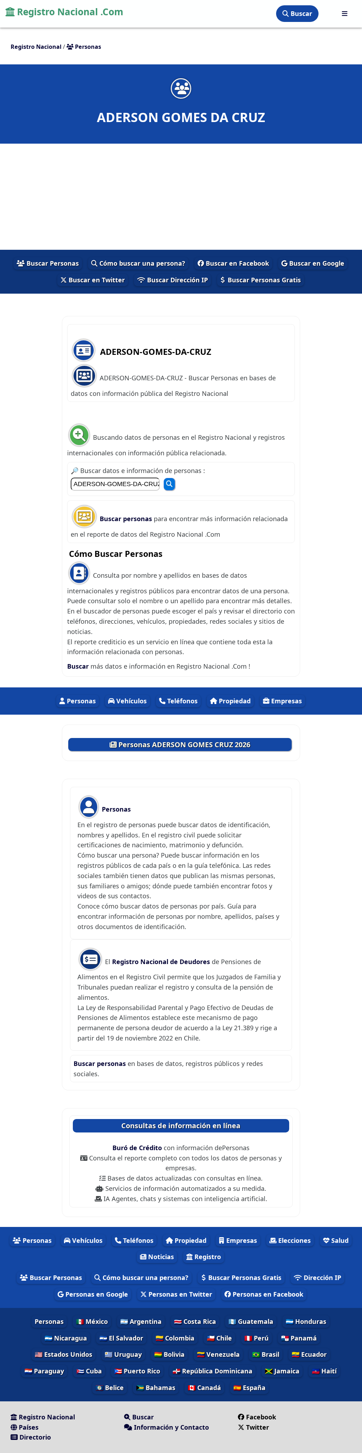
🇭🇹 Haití (324, 1371)
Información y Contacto (170, 1427)
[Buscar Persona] (169, 484)
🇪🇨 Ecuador (309, 1354)
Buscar (300, 13)
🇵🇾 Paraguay (44, 1371)
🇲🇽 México (92, 1321)
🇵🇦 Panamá (299, 1338)
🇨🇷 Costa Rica (195, 1321)
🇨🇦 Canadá (204, 1387)
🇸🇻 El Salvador (121, 1338)
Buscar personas (127, 518)
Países (28, 1427)
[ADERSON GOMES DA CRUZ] (181, 88)
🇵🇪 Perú (256, 1338)
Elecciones (293, 1240)
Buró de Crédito (138, 1147)
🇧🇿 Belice (109, 1387)
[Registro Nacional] (345, 13)
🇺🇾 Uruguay (123, 1354)
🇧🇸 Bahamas (155, 1387)
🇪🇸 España (249, 1387)
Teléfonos (181, 701)
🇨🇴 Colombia (175, 1338)
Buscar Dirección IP (176, 280)
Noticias (160, 1256)
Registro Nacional (46, 1417)
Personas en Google (96, 1294)
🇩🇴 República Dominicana (212, 1371)
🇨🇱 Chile (219, 1338)
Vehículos (131, 701)
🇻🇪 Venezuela (218, 1354)
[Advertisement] (181, 196)
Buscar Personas (52, 263)
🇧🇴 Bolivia (169, 1354)
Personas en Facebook (267, 1294)
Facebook (261, 1417)
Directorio (34, 1437)
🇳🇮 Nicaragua (66, 1338)
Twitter (257, 1427)
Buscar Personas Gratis (263, 280)
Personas (80, 701)
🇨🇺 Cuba (89, 1371)
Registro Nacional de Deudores (162, 961)
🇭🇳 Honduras (306, 1321)
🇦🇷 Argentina (141, 1321)
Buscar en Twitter (96, 280)
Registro (207, 1256)
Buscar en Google (315, 263)
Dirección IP (321, 1277)
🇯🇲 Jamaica (282, 1371)
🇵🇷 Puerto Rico (137, 1371)
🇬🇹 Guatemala (250, 1321)
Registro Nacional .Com (68, 11)
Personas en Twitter (179, 1294)
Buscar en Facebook (236, 263)
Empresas (285, 701)
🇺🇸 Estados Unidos (63, 1354)
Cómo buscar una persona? (141, 263)
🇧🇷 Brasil (265, 1354)
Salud (339, 1240)
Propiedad (234, 701)
